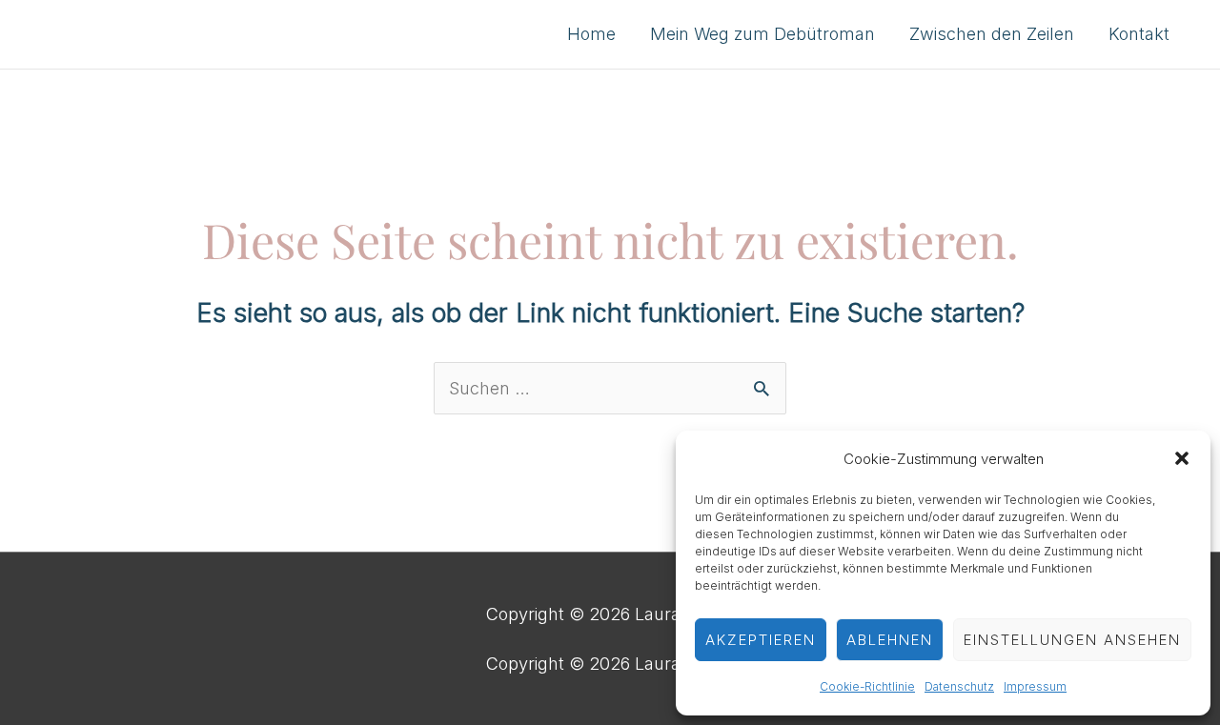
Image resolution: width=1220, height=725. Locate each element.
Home (591, 34)
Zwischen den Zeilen (991, 34)
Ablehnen (889, 640)
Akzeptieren (760, 640)
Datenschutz (959, 686)
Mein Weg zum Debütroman (762, 34)
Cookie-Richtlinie (867, 686)
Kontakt (1138, 34)
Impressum (1035, 686)
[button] (1181, 458)
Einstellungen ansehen (1072, 640)
